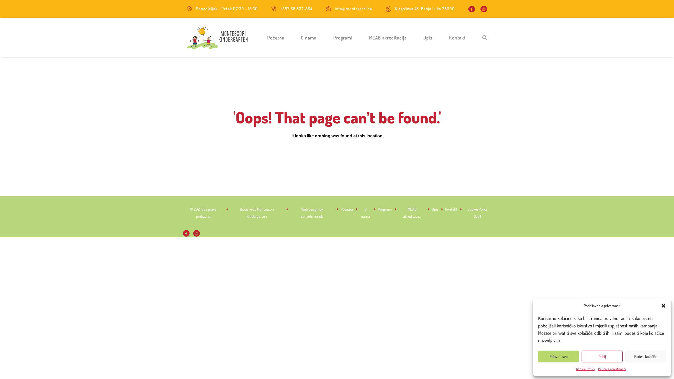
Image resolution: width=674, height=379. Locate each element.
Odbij (602, 356)
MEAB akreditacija (388, 38)
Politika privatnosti (612, 369)
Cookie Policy (586, 369)
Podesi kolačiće (645, 356)
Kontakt (457, 38)
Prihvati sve (558, 356)
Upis (427, 38)
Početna (275, 38)
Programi (343, 38)
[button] (663, 305)
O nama (308, 38)
